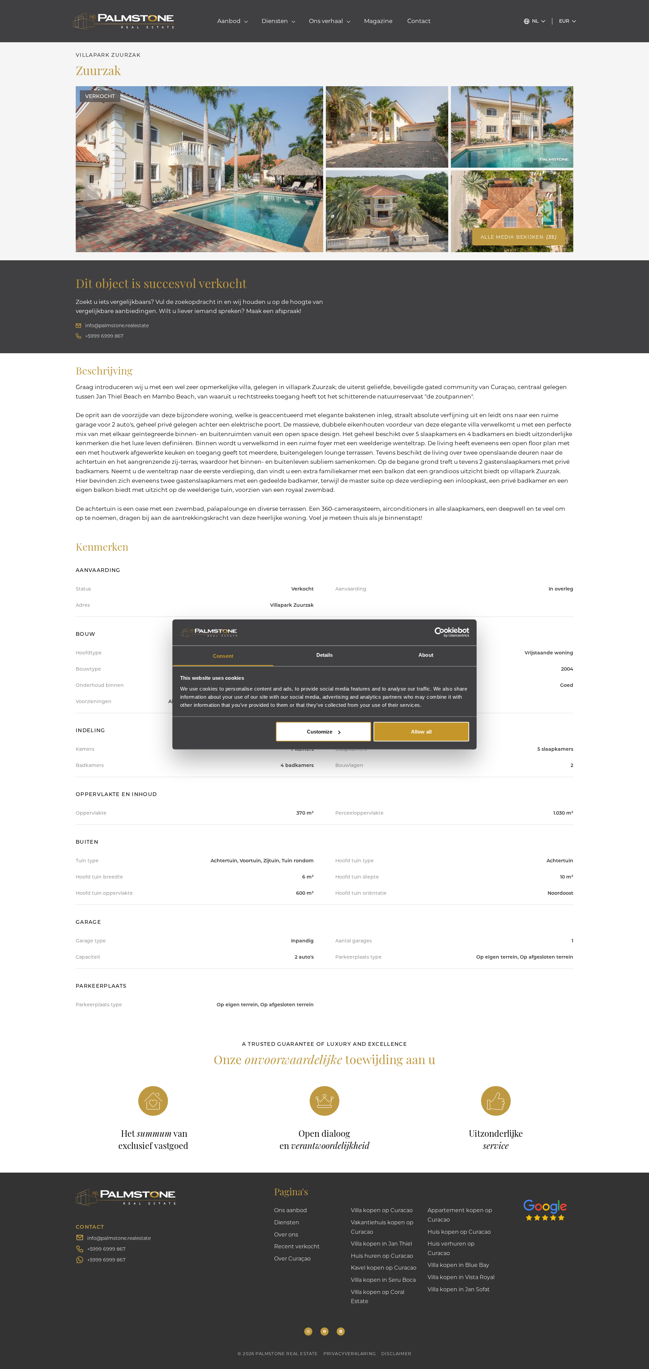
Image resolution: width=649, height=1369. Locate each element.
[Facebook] (324, 1331)
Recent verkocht (297, 1246)
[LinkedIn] (341, 1331)
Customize (320, 732)
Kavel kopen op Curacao (383, 1267)
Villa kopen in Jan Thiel (381, 1243)
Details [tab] (324, 654)
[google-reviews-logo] (548, 1203)
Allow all (421, 732)
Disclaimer (396, 1353)
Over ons (286, 1234)
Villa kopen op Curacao (382, 1210)
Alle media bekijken (519, 237)
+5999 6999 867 (104, 336)
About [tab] (425, 654)
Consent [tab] (223, 655)
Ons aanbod (290, 1210)
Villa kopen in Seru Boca (383, 1279)
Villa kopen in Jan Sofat (459, 1289)
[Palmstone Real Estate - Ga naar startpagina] (123, 21)
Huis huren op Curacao (382, 1255)
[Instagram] (308, 1331)
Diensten (286, 1222)
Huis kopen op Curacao (459, 1231)
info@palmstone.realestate (117, 325)
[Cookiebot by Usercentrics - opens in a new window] (439, 632)
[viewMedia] (199, 169)
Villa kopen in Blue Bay (458, 1264)
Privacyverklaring (349, 1353)
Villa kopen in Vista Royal (461, 1276)
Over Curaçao (292, 1258)
